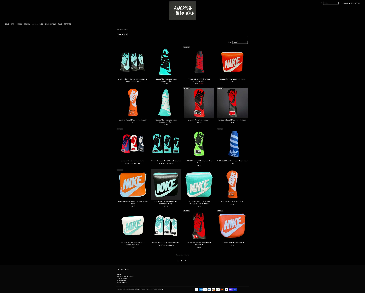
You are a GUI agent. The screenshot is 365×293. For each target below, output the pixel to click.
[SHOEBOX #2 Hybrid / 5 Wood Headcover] (232, 103)
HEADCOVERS (50, 24)
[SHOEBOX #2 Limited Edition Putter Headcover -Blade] (199, 62)
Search (119, 274)
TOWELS (27, 24)
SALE (60, 24)
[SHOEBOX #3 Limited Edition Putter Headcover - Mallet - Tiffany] (199, 184)
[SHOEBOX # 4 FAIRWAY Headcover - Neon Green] (199, 143)
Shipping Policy (122, 282)
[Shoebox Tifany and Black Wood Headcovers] (166, 143)
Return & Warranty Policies (125, 276)
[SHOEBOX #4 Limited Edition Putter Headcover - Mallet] (132, 225)
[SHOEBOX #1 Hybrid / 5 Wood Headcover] (132, 103)
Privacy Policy (121, 280)
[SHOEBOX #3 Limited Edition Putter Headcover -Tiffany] (166, 103)
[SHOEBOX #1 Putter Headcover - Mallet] (232, 62)
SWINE (19, 24)
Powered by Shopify (158, 289)
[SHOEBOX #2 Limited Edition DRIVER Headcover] (199, 225)
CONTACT (67, 24)
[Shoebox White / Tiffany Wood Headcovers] (166, 225)
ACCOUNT (346, 3)
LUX (13, 24)
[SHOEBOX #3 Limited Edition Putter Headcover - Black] (166, 62)
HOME (7, 24)
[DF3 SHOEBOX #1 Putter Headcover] (232, 225)
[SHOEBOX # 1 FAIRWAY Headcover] (232, 184)
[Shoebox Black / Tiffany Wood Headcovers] (132, 62)
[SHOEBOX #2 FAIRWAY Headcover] (199, 103)
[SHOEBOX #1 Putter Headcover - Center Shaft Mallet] (132, 184)
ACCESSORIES (38, 24)
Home (119, 29)
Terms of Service (122, 278)
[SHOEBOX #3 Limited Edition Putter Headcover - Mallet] (166, 184)
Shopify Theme (140, 289)
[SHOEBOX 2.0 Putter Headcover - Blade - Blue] (232, 143)
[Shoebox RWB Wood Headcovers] (132, 143)
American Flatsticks (131, 289)
